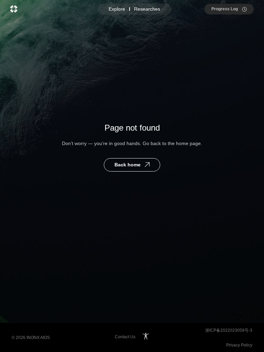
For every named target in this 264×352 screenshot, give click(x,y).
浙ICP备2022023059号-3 (228, 330)
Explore (117, 9)
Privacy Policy (239, 345)
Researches (147, 9)
